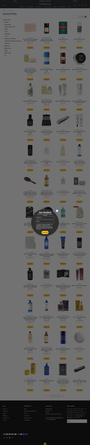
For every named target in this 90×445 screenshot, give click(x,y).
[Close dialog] (57, 211)
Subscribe (45, 232)
